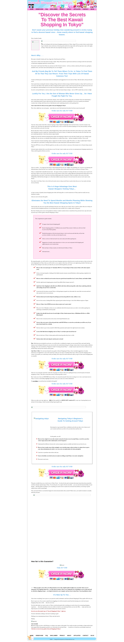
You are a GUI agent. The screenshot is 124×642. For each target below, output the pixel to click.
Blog (92, 9)
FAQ (46, 9)
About (69, 9)
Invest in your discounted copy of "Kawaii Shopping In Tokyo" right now (48, 611)
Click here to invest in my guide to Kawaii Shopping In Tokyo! (46, 629)
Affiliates (77, 9)
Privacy (62, 9)
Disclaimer (53, 9)
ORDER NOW (39, 9)
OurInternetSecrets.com (69, 639)
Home (31, 9)
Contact (85, 9)
